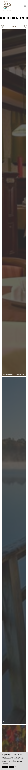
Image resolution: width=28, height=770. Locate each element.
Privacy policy (5, 763)
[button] (19, 767)
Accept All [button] (5, 766)
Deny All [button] (11, 766)
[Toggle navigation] (25, 6)
